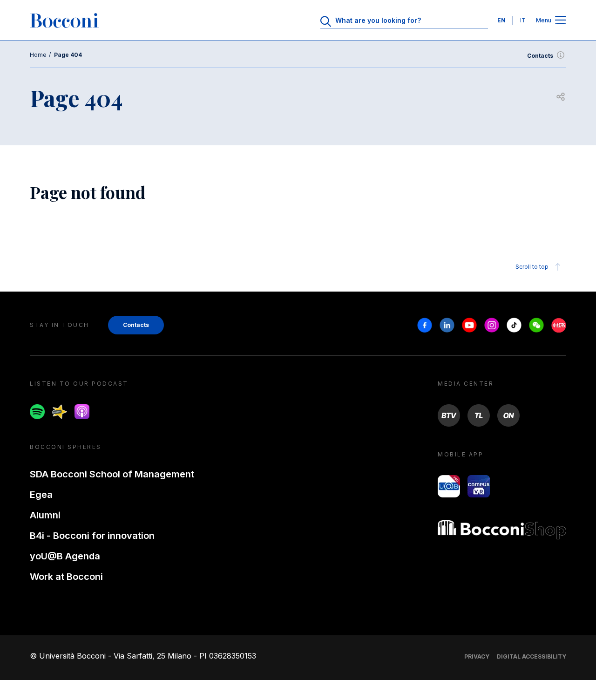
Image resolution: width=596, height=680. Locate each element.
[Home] (64, 20)
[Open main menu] (560, 20)
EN (501, 20)
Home (38, 54)
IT (523, 20)
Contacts (540, 55)
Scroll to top (532, 266)
